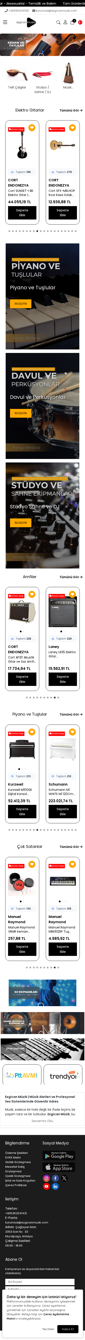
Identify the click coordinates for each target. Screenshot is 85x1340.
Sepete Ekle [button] (22, 213)
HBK (11, 784)
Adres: (9, 1227)
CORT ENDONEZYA (59, 183)
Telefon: (11, 1208)
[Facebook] (55, 1178)
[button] (5, 22)
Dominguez (59, 916)
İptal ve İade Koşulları (20, 1180)
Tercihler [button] (48, 1329)
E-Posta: (11, 1218)
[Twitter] (64, 1178)
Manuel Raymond (16, 919)
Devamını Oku (42, 1121)
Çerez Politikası (16, 1185)
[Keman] (42, 45)
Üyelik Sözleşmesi (18, 1176)
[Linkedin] (55, 1186)
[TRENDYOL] (22, 1075)
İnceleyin (21, 304)
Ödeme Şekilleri (16, 1153)
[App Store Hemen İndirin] (58, 1167)
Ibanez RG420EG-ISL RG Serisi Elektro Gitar (22, 187)
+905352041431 (18, 11)
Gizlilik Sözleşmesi (18, 1162)
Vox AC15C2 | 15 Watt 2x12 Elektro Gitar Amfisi (20, 654)
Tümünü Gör (70, 110)
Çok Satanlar (29, 846)
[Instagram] (46, 1178)
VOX (12, 646)
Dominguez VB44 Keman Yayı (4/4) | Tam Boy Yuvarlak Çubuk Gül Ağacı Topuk (62, 924)
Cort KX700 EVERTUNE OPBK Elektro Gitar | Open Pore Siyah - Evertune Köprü (62, 193)
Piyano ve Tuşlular (29, 714)
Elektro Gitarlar (29, 110)
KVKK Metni (13, 1157)
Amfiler (30, 576)
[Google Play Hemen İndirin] (58, 1155)
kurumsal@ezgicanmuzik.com (56, 11)
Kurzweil (56, 784)
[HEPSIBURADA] (63, 1075)
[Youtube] (46, 1186)
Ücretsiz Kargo (17, 129)
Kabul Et (68, 1329)
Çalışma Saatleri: (18, 1241)
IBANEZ (14, 180)
